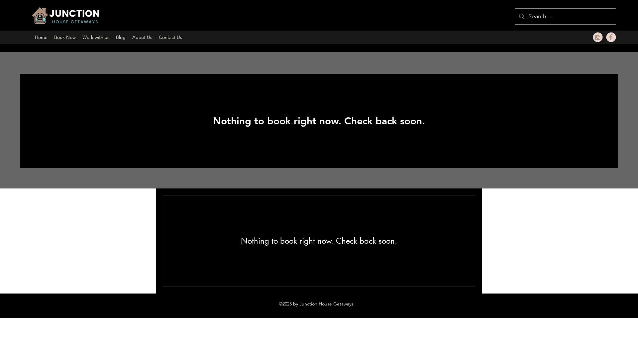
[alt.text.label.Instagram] (598, 37)
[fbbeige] (611, 37)
